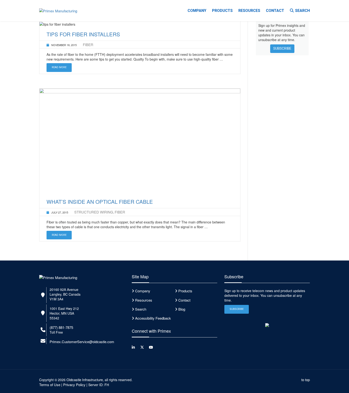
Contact (275, 10)
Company (197, 10)
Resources (249, 10)
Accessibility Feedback (153, 318)
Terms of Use (49, 384)
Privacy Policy (74, 384)
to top (305, 379)
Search (302, 10)
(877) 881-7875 (61, 327)
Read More (59, 67)
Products (222, 10)
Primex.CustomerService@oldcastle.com (82, 341)
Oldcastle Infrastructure (84, 379)
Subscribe (282, 48)
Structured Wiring (93, 211)
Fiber (88, 44)
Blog (181, 309)
